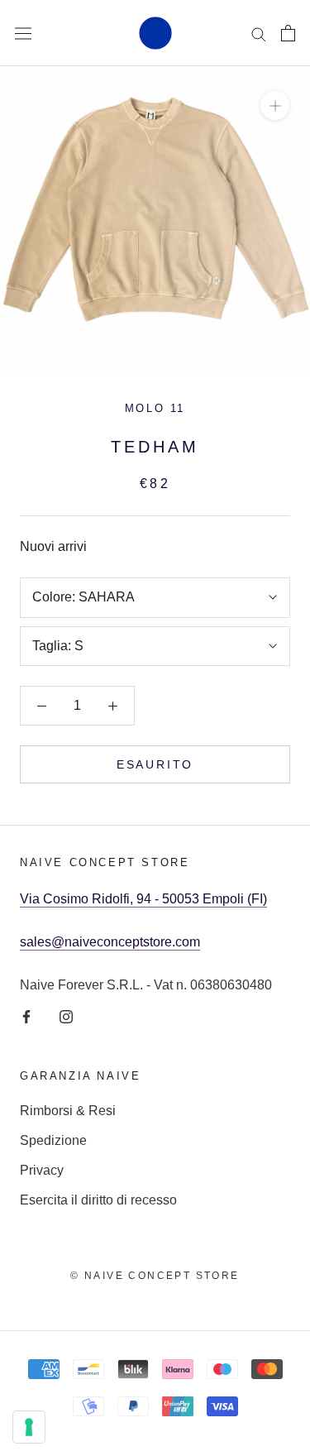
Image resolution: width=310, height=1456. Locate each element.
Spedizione (53, 1140)
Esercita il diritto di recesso (98, 1200)
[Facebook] (26, 1016)
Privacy (42, 1170)
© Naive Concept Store (154, 1275)
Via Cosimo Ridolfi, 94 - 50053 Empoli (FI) (143, 899)
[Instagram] (66, 1016)
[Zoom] (274, 105)
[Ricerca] (258, 33)
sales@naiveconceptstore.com (110, 942)
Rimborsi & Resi (68, 1111)
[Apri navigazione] (23, 33)
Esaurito (155, 764)
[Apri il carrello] (288, 33)
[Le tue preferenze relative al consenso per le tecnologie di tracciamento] (29, 1427)
